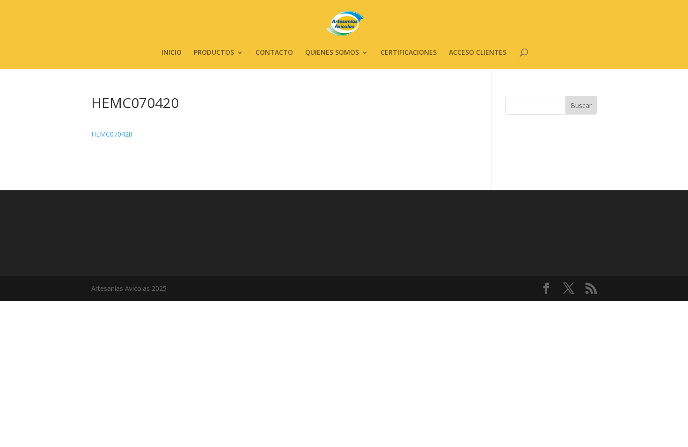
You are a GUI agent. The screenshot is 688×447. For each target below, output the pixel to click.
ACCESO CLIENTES (477, 53)
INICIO (171, 53)
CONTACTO (274, 53)
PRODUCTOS (214, 53)
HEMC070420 (111, 134)
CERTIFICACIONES (409, 53)
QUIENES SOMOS (332, 53)
